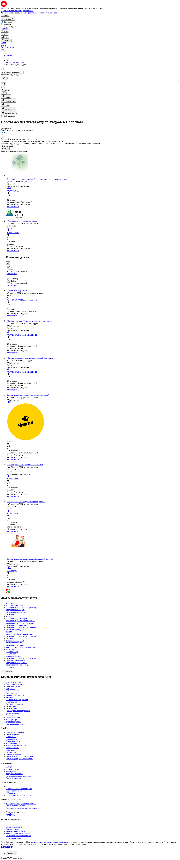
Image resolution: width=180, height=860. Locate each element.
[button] (3, 43)
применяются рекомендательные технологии (49, 842)
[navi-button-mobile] (3, 50)
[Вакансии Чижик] (92, 421)
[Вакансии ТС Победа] (92, 591)
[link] (5, 37)
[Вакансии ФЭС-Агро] (92, 213)
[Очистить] (4, 78)
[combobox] (12, 72)
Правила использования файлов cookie (43, 13)
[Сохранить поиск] (3, 84)
